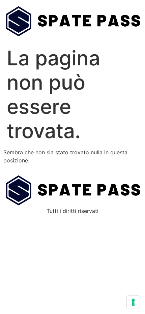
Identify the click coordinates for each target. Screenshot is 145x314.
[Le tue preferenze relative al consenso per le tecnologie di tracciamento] (133, 302)
